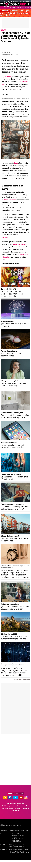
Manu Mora (7, 53)
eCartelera (15, 837)
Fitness (18, 853)
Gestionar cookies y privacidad (11, 808)
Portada (12, 7)
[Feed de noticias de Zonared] (5, 797)
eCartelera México (17, 838)
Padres (26, 849)
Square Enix (6, 77)
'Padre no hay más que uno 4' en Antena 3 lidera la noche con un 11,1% (14, 13)
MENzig (11, 845)
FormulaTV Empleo (18, 835)
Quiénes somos (11, 803)
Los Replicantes (14, 830)
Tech (16, 845)
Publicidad (25, 808)
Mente (27, 853)
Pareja (11, 851)
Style (20, 845)
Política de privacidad (9, 806)
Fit (23, 845)
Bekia (10, 849)
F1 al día (22, 846)
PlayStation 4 (23, 254)
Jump (16, 163)
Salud (16, 851)
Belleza (20, 849)
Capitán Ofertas (24, 830)
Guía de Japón (16, 841)
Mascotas (12, 853)
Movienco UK (16, 840)
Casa (23, 853)
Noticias (19, 7)
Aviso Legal (20, 803)
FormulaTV (15, 834)
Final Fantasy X (10, 200)
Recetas (21, 851)
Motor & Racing (13, 846)
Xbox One (6, 257)
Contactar (15, 810)
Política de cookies (23, 806)
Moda (15, 849)
